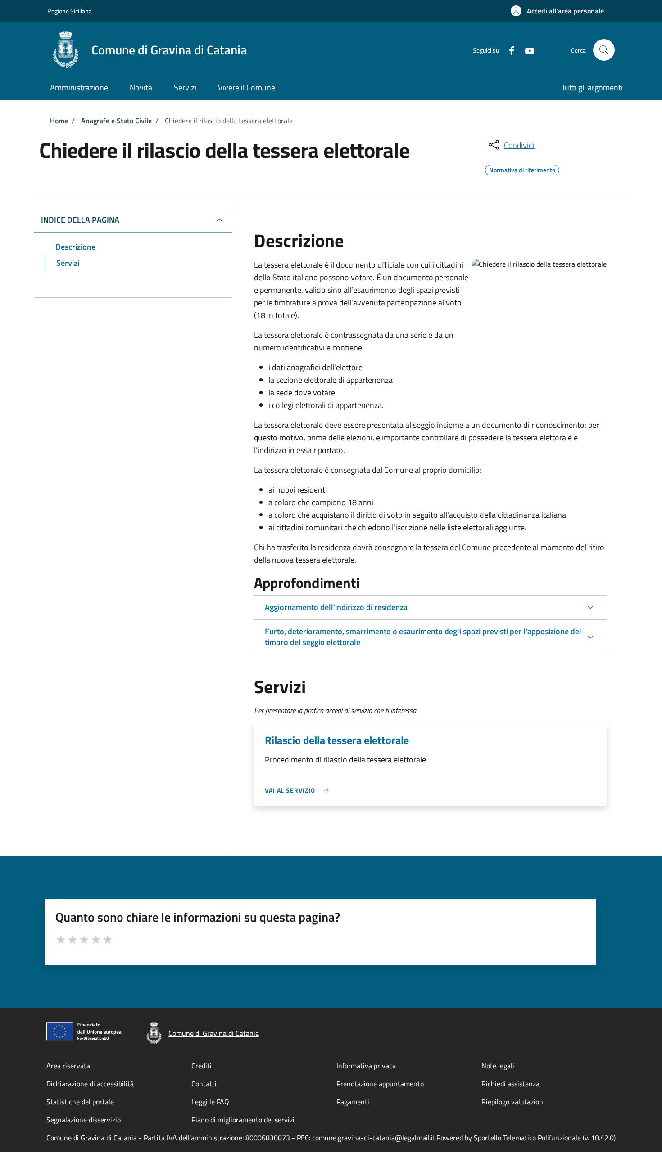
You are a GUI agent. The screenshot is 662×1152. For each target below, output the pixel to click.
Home (59, 120)
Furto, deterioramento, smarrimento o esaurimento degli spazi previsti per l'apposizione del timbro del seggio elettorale (423, 636)
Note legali (497, 1065)
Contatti (204, 1083)
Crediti (201, 1065)
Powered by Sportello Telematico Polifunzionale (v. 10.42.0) (526, 1137)
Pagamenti (352, 1101)
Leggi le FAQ (210, 1101)
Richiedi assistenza (510, 1083)
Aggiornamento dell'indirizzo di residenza (336, 607)
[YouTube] (526, 50)
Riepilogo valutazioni (513, 1101)
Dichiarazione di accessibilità (90, 1083)
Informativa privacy (366, 1065)
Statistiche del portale (80, 1101)
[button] (557, 11)
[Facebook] (508, 50)
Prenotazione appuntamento (380, 1083)
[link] (299, 790)
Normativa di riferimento (522, 168)
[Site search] (604, 50)
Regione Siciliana (69, 11)
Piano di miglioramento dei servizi (243, 1119)
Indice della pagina (80, 220)
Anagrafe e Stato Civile (116, 120)
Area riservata (68, 1065)
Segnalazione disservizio (83, 1119)
